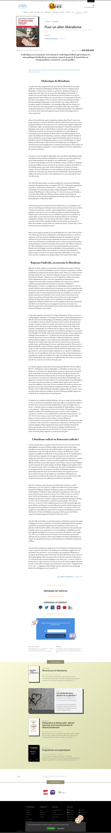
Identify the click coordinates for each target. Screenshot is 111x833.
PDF (83, 50)
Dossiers (42, 817)
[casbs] (45, 792)
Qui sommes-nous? (57, 1)
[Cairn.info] (63, 792)
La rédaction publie (46, 1)
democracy (25, 50)
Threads (70, 817)
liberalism (31, 50)
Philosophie (56, 12)
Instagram (70, 819)
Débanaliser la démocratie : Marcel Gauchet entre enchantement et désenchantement (58, 725)
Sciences (67, 12)
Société (31, 12)
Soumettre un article (35, 1)
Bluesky (70, 812)
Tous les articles (67, 1)
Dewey (41, 50)
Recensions (78, 12)
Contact (54, 812)
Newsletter (71, 810)
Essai (58, 691)
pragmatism (37, 50)
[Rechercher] (93, 6)
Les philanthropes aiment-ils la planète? (66, 694)
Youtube (82, 812)
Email (45, 631)
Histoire (62, 12)
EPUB (87, 50)
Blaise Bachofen (48, 731)
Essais (72, 12)
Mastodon (70, 814)
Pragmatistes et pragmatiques (56, 749)
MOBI (92, 50)
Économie (36, 12)
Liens (53, 819)
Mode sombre (75, 1)
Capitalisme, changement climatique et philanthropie (66, 698)
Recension (47, 21)
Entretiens (85, 12)
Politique (25, 12)
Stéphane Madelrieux (52, 38)
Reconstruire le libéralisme (54, 670)
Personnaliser (60, 828)
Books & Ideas (91, 1)
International (47, 12)
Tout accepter (50, 828)
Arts (42, 12)
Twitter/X (70, 821)
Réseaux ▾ (83, 1)
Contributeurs (55, 817)
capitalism (20, 50)
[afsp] (52, 792)
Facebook (82, 810)
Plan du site (55, 821)
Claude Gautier (47, 674)
